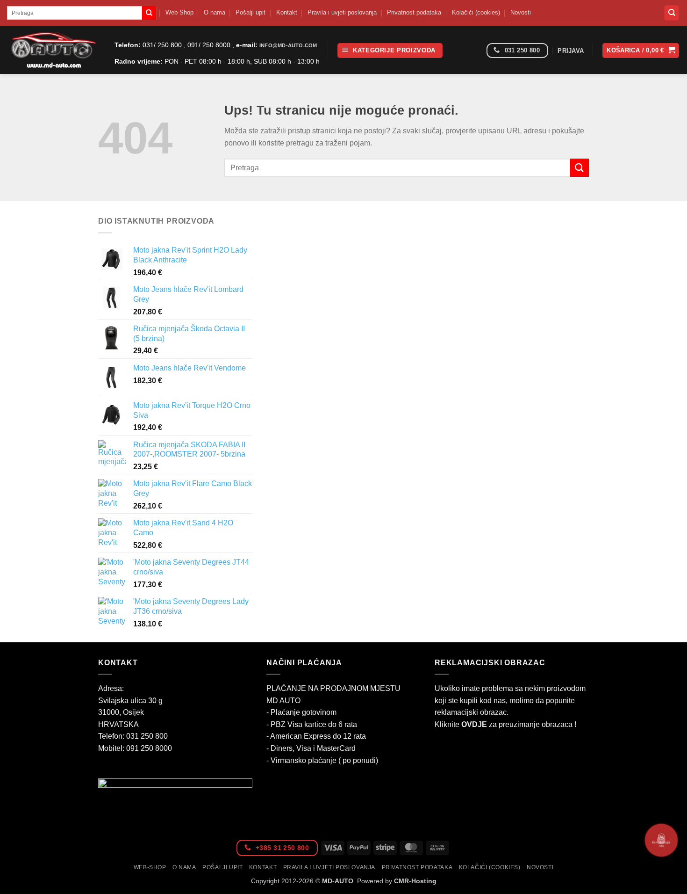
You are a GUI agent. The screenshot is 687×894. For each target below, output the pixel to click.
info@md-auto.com (288, 45)
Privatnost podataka (414, 12)
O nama (214, 12)
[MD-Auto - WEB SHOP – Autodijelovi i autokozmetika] (53, 49)
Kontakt (286, 12)
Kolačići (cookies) (476, 12)
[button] (390, 50)
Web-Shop (179, 12)
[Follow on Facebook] (476, 50)
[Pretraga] (671, 13)
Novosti (520, 12)
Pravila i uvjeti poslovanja (342, 12)
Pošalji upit (250, 12)
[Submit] (149, 13)
